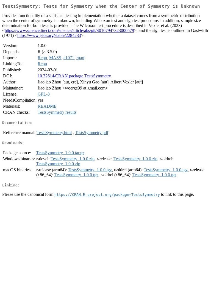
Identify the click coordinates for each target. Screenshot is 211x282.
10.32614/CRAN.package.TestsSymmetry (74, 76)
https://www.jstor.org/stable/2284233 (49, 35)
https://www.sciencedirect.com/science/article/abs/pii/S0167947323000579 (69, 30)
